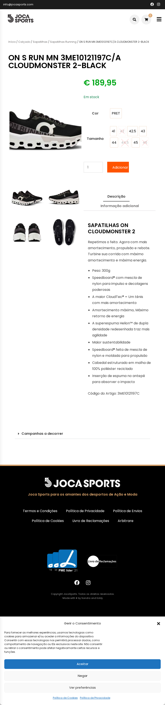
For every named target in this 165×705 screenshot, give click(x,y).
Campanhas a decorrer (42, 433)
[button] (158, 623)
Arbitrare (125, 520)
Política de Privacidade (95, 698)
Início (12, 42)
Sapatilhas (40, 42)
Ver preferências (82, 687)
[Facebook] (77, 582)
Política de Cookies (65, 698)
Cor (95, 113)
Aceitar (82, 664)
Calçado (24, 42)
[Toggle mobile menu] (159, 19)
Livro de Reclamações (90, 520)
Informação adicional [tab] (120, 205)
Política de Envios (127, 510)
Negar (82, 675)
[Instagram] (88, 582)
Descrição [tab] (116, 196)
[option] (116, 113)
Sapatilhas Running (63, 42)
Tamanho (95, 138)
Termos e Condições (40, 510)
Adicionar (120, 167)
